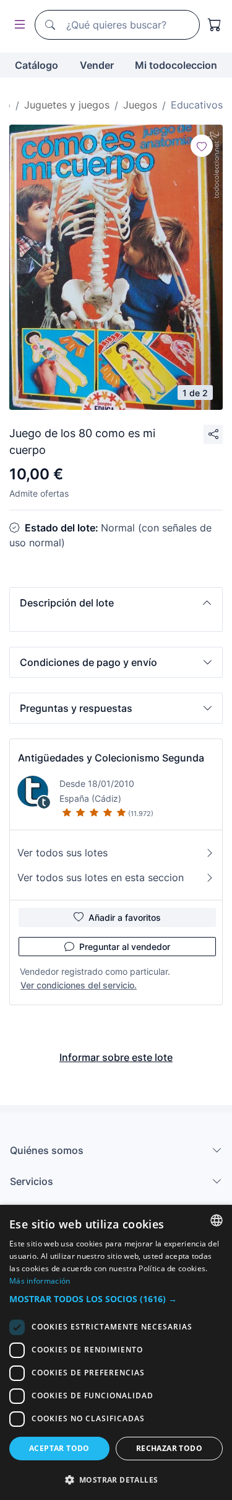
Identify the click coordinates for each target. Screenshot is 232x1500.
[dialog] (116, 1352)
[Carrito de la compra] (214, 25)
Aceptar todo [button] (59, 1448)
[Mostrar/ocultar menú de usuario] (17, 25)
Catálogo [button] (36, 65)
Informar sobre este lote (116, 1057)
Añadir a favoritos (124, 917)
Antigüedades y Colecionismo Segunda (111, 758)
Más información (40, 1281)
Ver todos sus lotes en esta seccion (100, 877)
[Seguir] (202, 146)
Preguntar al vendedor (124, 946)
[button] (116, 602)
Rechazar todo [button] (169, 1448)
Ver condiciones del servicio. (78, 985)
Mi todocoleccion (176, 65)
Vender (97, 65)
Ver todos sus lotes (62, 852)
